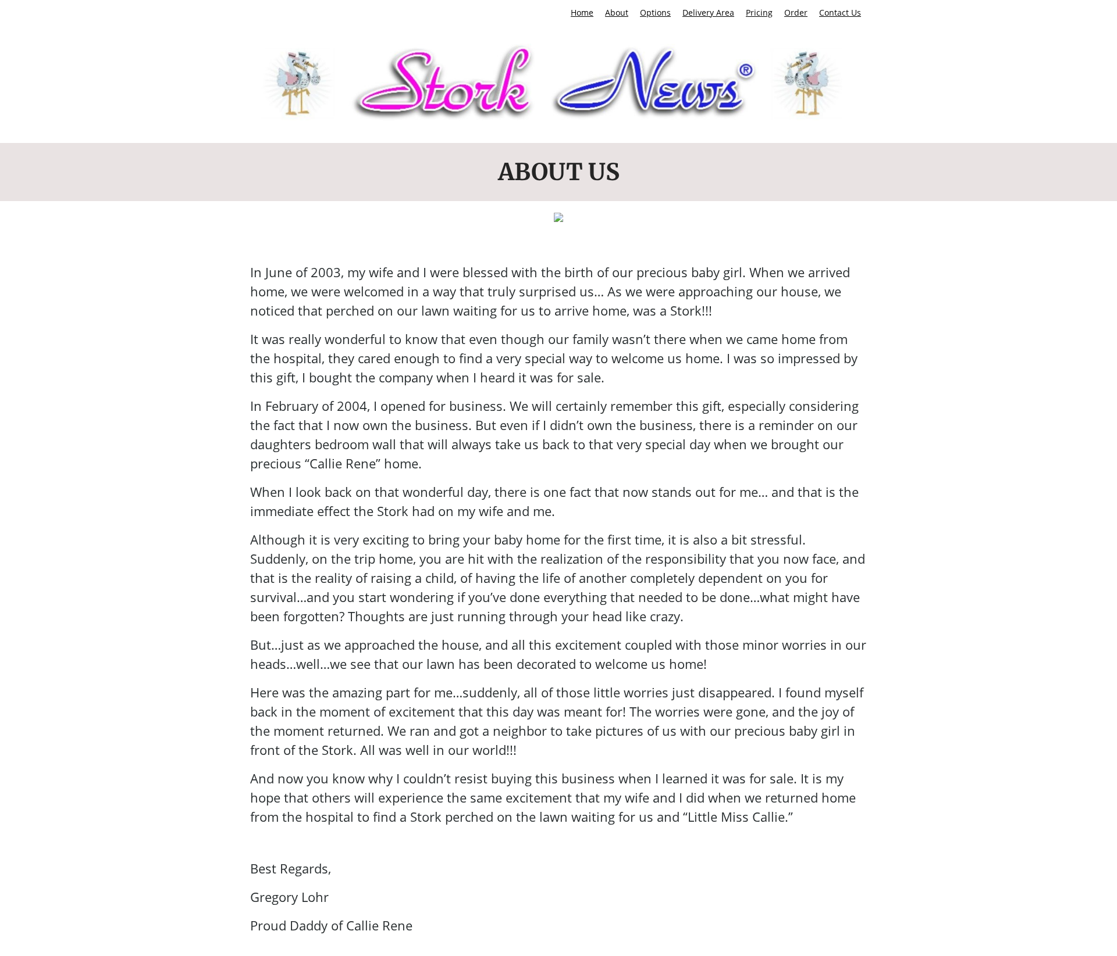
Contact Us (840, 12)
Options (655, 12)
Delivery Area (708, 12)
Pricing (759, 12)
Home (582, 12)
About (616, 12)
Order (795, 12)
